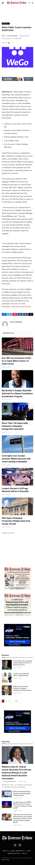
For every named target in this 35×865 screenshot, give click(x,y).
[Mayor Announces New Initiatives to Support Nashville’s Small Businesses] (7, 690)
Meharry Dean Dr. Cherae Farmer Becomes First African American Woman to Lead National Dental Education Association (16, 773)
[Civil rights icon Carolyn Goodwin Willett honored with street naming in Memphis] (17, 444)
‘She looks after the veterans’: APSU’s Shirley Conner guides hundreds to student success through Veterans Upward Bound (22, 818)
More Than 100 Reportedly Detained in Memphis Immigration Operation (15, 426)
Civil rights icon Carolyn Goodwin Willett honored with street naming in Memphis (16, 459)
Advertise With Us (14, 853)
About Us (6, 850)
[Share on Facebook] (3, 42)
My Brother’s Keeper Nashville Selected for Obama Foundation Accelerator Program (17, 393)
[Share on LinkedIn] (9, 42)
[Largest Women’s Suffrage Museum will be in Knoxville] (17, 477)
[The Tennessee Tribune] (17, 3)
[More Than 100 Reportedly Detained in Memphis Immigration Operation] (17, 411)
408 (16, 701)
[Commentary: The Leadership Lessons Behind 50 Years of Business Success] (7, 665)
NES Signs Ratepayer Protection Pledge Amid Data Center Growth (16, 521)
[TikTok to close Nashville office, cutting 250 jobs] (7, 677)
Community (6, 23)
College (5, 762)
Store (28, 850)
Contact (24, 853)
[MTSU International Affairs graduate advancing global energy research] (7, 793)
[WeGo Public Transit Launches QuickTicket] (17, 57)
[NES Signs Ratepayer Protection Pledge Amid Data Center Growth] (17, 506)
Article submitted (12, 36)
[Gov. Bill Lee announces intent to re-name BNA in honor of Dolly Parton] (17, 346)
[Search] (32, 3)
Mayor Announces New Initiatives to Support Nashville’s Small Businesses (22, 688)
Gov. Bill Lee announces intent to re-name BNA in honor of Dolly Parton (16, 361)
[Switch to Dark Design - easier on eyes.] (29, 3)
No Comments (8, 38)
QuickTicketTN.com (23, 307)
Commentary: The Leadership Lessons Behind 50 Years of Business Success (22, 663)
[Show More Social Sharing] (12, 42)
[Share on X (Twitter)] (6, 42)
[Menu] (3, 3)
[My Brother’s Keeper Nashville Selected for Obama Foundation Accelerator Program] (17, 379)
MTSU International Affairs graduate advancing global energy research (21, 793)
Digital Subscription (18, 850)
